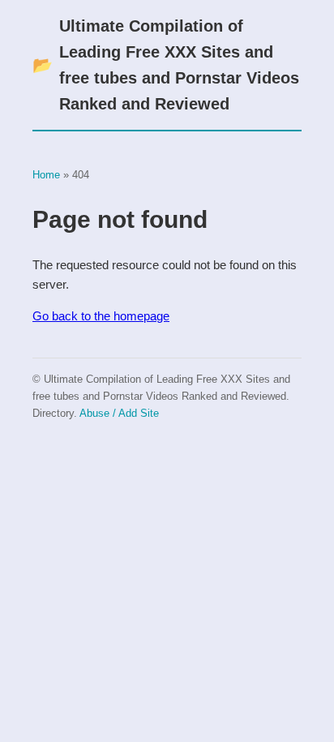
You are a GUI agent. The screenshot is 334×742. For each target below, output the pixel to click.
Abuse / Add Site (119, 413)
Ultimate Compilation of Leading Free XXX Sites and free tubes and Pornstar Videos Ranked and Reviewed (165, 65)
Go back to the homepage (100, 316)
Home (46, 175)
